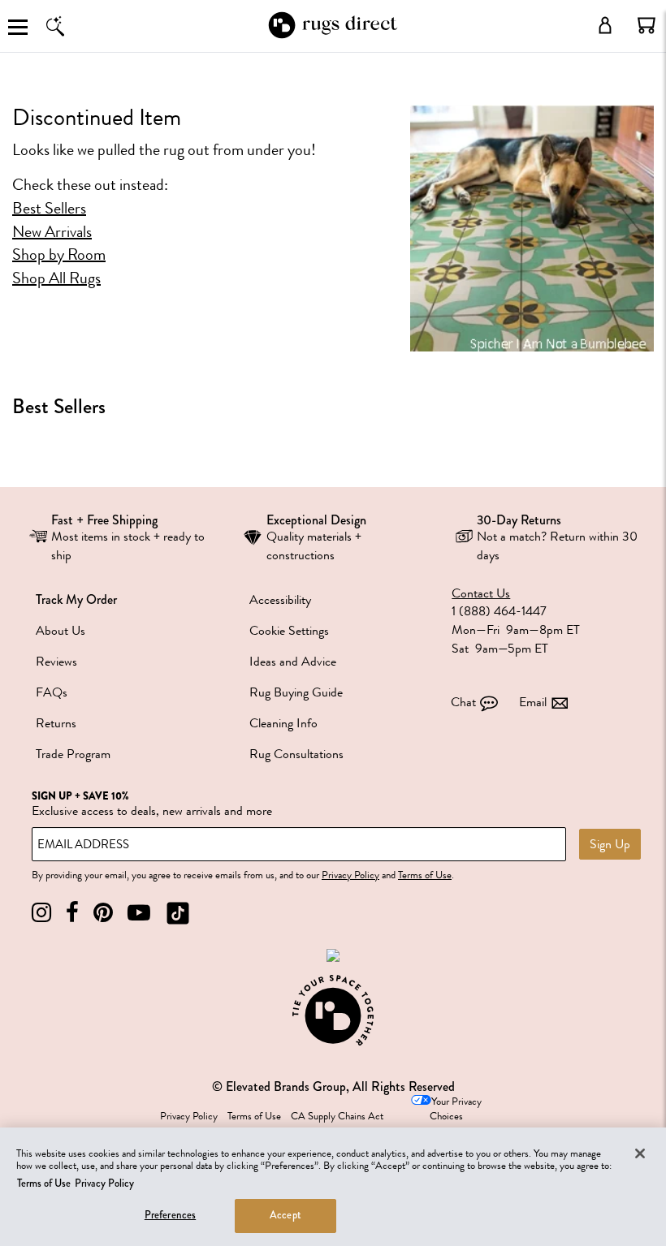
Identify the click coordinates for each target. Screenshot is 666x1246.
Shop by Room (59, 255)
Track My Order (76, 599)
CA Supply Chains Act (337, 1116)
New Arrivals (52, 232)
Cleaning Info (283, 723)
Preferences (170, 1215)
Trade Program (73, 754)
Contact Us (481, 593)
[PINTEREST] (103, 912)
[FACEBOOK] (72, 912)
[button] (646, 25)
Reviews (56, 661)
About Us (60, 630)
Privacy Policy (350, 875)
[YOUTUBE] (139, 912)
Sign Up (610, 844)
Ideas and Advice (292, 661)
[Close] (640, 1153)
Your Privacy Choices (456, 1109)
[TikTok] (178, 912)
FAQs (51, 692)
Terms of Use (425, 875)
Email (533, 702)
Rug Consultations (296, 754)
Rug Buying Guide (296, 692)
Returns (56, 723)
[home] (332, 35)
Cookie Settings (289, 630)
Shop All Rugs (56, 278)
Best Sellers (49, 208)
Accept (285, 1215)
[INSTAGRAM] (41, 912)
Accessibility (280, 600)
